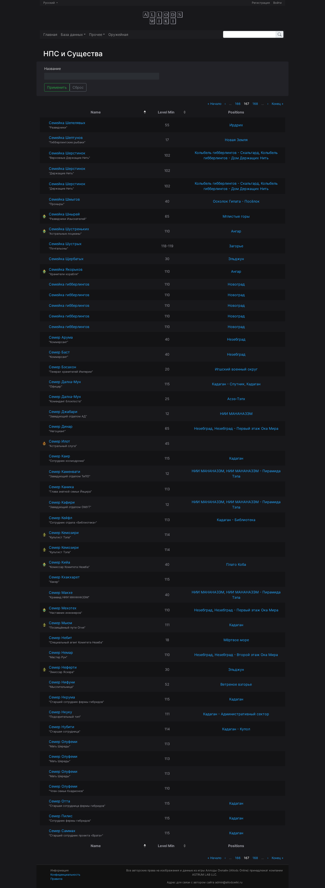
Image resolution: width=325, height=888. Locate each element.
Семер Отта (59, 801)
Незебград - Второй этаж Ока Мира (246, 654)
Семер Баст (59, 352)
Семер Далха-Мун (65, 382)
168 (255, 103)
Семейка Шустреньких (69, 229)
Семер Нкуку (60, 712)
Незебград (236, 339)
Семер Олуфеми (63, 741)
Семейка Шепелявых (67, 123)
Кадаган (253, 384)
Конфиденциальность (65, 874)
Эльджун (236, 259)
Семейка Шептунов (66, 137)
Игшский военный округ (236, 369)
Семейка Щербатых (66, 259)
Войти (277, 2)
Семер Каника (61, 487)
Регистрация (261, 2)
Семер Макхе (61, 592)
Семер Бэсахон (62, 367)
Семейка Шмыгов (64, 199)
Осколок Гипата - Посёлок (236, 201)
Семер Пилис (61, 816)
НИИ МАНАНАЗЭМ (236, 413)
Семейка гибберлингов (69, 284)
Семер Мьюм (60, 623)
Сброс (78, 87)
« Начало (214, 103)
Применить (57, 87)
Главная (50, 34)
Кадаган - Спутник (228, 384)
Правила (56, 878)
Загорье (236, 246)
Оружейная (118, 34)
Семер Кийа (59, 562)
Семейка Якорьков (65, 269)
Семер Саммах (62, 831)
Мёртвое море (236, 640)
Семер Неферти (63, 667)
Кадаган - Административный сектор (236, 714)
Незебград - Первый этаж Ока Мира (246, 428)
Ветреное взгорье (236, 684)
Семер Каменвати (64, 471)
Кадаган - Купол (236, 729)
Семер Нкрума (62, 697)
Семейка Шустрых (65, 244)
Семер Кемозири (64, 532)
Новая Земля (236, 140)
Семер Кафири (62, 502)
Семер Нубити (61, 727)
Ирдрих (236, 125)
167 (246, 103)
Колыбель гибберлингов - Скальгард (227, 152)
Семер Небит (60, 637)
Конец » (277, 103)
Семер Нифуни (62, 682)
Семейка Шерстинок (67, 153)
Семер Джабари (63, 411)
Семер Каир (59, 456)
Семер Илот (59, 441)
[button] (73, 34)
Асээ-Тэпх (236, 399)
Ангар (236, 231)
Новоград (236, 284)
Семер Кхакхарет (64, 577)
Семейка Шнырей (64, 214)
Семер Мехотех (62, 608)
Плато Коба (236, 564)
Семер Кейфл (60, 518)
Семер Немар (61, 652)
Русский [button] (49, 2)
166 (238, 103)
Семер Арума (61, 337)
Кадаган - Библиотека (236, 520)
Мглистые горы (236, 216)
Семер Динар (61, 426)
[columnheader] (96, 112)
